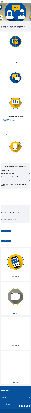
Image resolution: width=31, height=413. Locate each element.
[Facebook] (29, 406)
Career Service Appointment (7, 65)
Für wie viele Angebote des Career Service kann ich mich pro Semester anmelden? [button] (14, 185)
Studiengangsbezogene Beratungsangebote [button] (9, 219)
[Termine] (15, 299)
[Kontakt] (15, 265)
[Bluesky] (22, 406)
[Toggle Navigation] (29, 1)
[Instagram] (19, 406)
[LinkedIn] (24, 406)
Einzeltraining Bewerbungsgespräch (8, 134)
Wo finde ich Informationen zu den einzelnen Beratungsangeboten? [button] (13, 176)
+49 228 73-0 (7, 403)
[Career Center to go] (15, 334)
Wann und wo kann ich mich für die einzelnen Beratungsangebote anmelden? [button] (13, 180)
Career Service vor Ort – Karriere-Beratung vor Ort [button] (10, 212)
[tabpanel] (15, 12)
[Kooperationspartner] (15, 368)
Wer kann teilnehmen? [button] (5, 170)
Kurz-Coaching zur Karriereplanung (8, 121)
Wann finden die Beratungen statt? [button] (7, 173)
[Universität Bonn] (2, 2)
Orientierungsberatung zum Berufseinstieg (9, 120)
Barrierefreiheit (17, 411)
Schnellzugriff (6, 390)
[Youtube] (27, 406)
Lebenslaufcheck (5, 131)
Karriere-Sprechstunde (6, 118)
